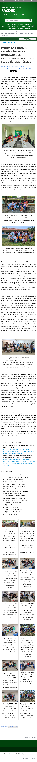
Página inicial (4, 32)
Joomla (31, 754)
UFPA (18, 26)
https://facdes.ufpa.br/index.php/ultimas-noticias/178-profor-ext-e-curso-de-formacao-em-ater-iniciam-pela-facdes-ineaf (19, 451)
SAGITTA (30, 26)
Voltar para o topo (30, 737)
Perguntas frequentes (24, 28)
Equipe (8, 26)
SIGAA (13, 26)
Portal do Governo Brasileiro (12, 1)
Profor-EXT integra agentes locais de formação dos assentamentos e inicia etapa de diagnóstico (17, 55)
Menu (28, 39)
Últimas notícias (8, 43)
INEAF (24, 26)
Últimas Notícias (14, 32)
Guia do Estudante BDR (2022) (14, 24)
